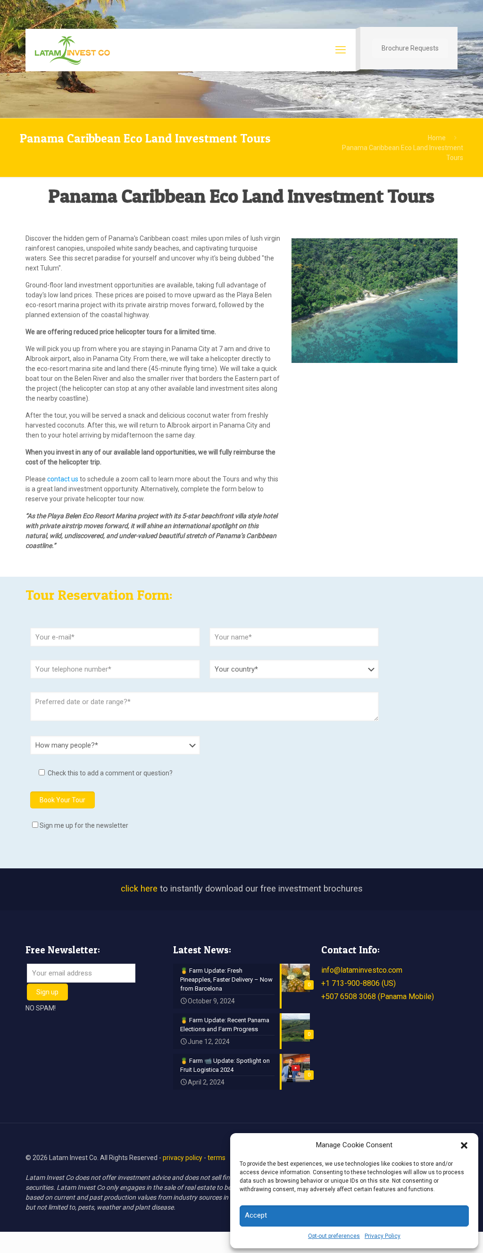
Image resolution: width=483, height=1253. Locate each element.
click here (139, 888)
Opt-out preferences (334, 1236)
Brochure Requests (410, 48)
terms (216, 1157)
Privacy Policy (382, 1236)
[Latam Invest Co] (72, 50)
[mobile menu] (341, 50)
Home (437, 138)
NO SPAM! (40, 1008)
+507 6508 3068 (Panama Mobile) (377, 996)
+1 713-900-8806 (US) (358, 983)
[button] (464, 1145)
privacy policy (182, 1157)
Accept (256, 1215)
